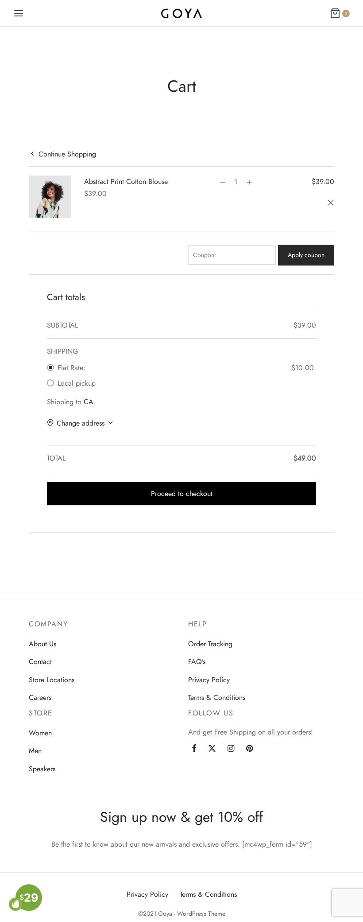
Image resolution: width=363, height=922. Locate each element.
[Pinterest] (249, 749)
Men (35, 751)
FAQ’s (196, 661)
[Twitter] (212, 749)
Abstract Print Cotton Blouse (126, 181)
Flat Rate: (71, 368)
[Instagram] (231, 749)
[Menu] (18, 13)
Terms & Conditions (216, 697)
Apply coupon (306, 254)
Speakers (42, 769)
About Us (42, 644)
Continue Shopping (67, 153)
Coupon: (204, 254)
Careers (40, 697)
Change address (80, 423)
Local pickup (77, 383)
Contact (40, 661)
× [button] (332, 203)
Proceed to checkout (181, 493)
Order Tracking (210, 644)
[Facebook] (194, 749)
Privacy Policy (209, 680)
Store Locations (51, 680)
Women (40, 733)
